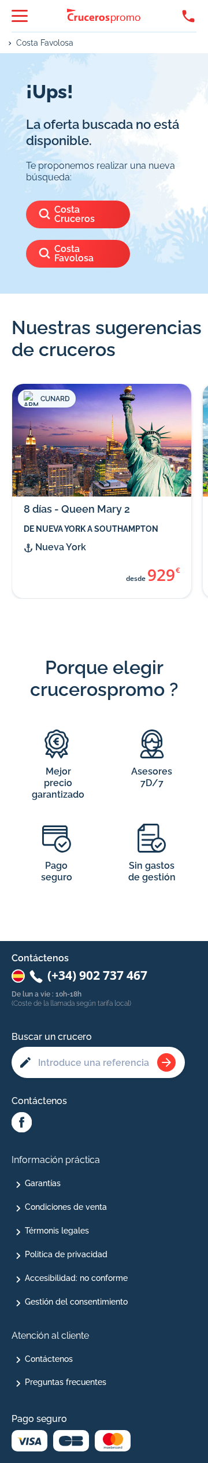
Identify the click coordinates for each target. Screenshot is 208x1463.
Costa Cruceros (74, 214)
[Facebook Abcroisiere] (22, 1123)
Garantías (43, 1183)
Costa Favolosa (44, 42)
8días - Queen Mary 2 (77, 509)
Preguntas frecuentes (65, 1382)
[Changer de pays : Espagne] (18, 976)
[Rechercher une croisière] (166, 1062)
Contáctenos (49, 1359)
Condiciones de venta (66, 1207)
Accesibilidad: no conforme (76, 1278)
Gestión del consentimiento (76, 1301)
